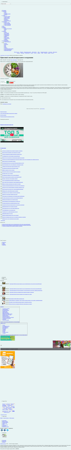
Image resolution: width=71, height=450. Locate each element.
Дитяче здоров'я (7, 17)
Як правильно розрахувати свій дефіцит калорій (10, 168)
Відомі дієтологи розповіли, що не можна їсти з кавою (11, 152)
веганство (10, 408)
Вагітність (6, 19)
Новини (5, 43)
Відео (5, 46)
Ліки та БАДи (6, 33)
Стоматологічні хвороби (7, 318)
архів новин (3, 220)
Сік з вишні (5, 408)
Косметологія (4, 21)
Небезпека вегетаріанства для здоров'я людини (10, 199)
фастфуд (10, 409)
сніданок (4, 405)
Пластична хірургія (7, 20)
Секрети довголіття (7, 41)
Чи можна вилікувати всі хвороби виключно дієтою (10, 203)
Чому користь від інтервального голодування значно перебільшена (13, 196)
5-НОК (4, 325)
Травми (5, 32)
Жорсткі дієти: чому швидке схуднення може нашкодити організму (13, 157)
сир (4, 407)
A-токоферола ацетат (6, 326)
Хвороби (21, 52)
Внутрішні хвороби (6, 310)
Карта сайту (4, 441)
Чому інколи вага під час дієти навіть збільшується (10, 208)
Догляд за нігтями (7, 23)
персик (3, 409)
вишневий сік (4, 406)
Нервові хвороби (5, 315)
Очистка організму (7, 13)
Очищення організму (44, 52)
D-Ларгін (4, 330)
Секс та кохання (5, 424)
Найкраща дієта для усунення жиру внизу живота (10, 218)
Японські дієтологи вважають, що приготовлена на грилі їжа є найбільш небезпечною (16, 225)
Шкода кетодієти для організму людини (8, 161)
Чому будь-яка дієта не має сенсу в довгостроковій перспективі (12, 189)
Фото (5, 45)
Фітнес (5, 29)
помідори (12, 406)
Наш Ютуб (4, 242)
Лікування (4, 31)
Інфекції (5, 36)
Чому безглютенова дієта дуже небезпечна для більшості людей (12, 164)
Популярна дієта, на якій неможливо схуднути (10, 211)
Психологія (6, 44)
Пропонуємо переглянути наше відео (6, 124)
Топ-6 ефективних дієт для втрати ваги (8, 210)
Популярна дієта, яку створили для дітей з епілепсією (11, 192)
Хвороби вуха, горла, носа (7, 314)
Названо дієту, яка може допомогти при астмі (9, 194)
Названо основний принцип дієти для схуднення (10, 215)
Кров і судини (6, 37)
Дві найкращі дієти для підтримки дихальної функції (11, 156)
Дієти (5, 12)
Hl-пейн (4, 331)
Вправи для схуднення (8, 28)
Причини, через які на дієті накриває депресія (9, 178)
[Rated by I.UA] (4, 435)
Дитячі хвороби (5, 309)
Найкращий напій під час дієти (7, 213)
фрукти (12, 403)
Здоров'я (3, 15)
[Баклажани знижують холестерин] (35, 344)
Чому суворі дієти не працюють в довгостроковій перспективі (12, 182)
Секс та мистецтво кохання (8, 48)
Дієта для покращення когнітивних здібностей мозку (11, 180)
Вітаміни (5, 14)
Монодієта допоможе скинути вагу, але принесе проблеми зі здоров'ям (14, 217)
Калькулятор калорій (7, 50)
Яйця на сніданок (9, 407)
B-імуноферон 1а (5, 327)
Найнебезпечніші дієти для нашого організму (9, 206)
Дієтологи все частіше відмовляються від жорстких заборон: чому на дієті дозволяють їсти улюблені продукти (20, 159)
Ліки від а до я (16, 52)
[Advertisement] (3, 233)
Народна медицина (5, 40)
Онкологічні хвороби (6, 316)
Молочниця (55, 52)
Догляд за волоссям (7, 25)
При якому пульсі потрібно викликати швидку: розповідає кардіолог (20, 302)
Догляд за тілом (6, 22)
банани (7, 409)
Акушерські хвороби (6, 308)
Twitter (3, 243)
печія (9, 406)
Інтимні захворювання (8, 49)
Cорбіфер (4, 329)
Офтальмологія (6, 34)
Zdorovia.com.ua (3, 443)
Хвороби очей (5, 311)
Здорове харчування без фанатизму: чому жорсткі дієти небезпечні (13, 185)
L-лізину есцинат (5, 332)
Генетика (5, 47)
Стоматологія (6, 35)
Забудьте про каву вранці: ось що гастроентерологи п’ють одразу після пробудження (16, 224)
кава (14, 407)
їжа (13, 411)
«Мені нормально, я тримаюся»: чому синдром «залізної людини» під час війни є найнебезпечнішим (25, 300)
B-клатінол (4, 328)
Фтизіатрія (4, 319)
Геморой (5, 39)
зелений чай (9, 405)
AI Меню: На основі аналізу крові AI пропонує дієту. (11, 166)
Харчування (4, 11)
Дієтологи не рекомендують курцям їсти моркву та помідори (12, 150)
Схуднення (4, 27)
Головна (1, 55)
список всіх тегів (4, 414)
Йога (5, 30)
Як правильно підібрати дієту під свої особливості (10, 175)
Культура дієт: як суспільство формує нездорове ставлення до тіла (13, 187)
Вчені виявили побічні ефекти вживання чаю (16, 298)
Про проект (4, 440)
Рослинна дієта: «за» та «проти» (7, 173)
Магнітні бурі (34, 52)
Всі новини (4, 10)
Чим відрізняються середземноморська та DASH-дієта (11, 201)
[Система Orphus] (42, 108)
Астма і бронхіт (6, 38)
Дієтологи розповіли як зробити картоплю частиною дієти (12, 154)
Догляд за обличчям (7, 24)
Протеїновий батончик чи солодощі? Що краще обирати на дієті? (13, 163)
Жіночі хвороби (5, 312)
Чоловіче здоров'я (7, 16)
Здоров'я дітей (4, 423)
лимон (10, 411)
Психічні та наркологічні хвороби (8, 317)
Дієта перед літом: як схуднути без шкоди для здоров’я (11, 171)
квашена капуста (6, 412)
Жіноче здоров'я (7, 18)
